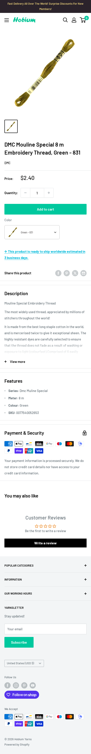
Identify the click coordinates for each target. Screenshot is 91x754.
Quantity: (11, 193)
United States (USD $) (20, 663)
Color (8, 220)
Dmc (7, 163)
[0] (83, 20)
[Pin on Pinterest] (67, 273)
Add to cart (45, 209)
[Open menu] (6, 20)
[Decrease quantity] (25, 192)
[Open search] (65, 20)
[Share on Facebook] (58, 273)
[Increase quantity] (48, 192)
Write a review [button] (45, 543)
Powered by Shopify (16, 744)
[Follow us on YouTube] (33, 685)
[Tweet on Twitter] (75, 273)
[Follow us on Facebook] (7, 685)
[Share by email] (83, 273)
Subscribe (19, 642)
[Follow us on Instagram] (16, 685)
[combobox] (32, 232)
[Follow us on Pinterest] (24, 685)
